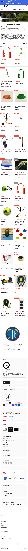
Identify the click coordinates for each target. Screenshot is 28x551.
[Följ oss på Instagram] (6, 463)
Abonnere (6, 382)
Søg (2, 529)
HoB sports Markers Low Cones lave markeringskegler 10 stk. (20, 245)
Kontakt (2, 525)
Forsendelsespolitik (5, 531)
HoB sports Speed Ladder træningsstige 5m (6, 291)
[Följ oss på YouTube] (8, 463)
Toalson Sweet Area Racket (19, 129)
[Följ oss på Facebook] (3, 463)
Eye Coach (3, 130)
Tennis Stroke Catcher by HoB (20, 291)
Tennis (2, 515)
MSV (16, 154)
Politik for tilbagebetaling (6, 534)
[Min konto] (23, 6)
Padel (2, 517)
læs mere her (18, 413)
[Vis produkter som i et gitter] (24, 43)
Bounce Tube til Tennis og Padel (20, 175)
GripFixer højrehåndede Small (20, 107)
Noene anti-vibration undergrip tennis (19, 269)
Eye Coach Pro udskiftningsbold (4, 222)
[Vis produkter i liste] (26, 43)
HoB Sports (3, 154)
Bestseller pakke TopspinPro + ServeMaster (6, 84)
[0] (25, 6)
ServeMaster (3, 63)
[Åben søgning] (20, 6)
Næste (24, 320)
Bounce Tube (17, 177)
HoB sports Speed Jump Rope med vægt (6, 152)
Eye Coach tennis (6, 487)
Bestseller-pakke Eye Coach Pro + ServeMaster (20, 222)
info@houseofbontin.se (9, 440)
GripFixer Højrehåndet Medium (6, 107)
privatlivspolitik (9, 385)
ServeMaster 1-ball (19, 198)
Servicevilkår (3, 533)
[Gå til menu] (2, 6)
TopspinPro (17, 61)
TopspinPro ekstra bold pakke (6, 199)
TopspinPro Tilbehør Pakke (7, 313)
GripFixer (3, 109)
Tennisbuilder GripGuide (20, 313)
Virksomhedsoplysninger (6, 538)
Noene (16, 271)
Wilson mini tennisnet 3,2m (7, 268)
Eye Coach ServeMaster (19, 224)
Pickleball (3, 518)
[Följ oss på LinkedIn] (11, 463)
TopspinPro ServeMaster (6, 86)
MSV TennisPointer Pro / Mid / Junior (20, 152)
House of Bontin (18, 294)
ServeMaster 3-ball (19, 83)
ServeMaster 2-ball (5, 61)
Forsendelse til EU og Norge (16, 1)
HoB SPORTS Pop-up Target (5, 245)
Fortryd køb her (4, 536)
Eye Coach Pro (4, 128)
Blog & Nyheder (4, 527)
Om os (2, 523)
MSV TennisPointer (6, 495)
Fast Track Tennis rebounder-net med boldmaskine (5, 176)
